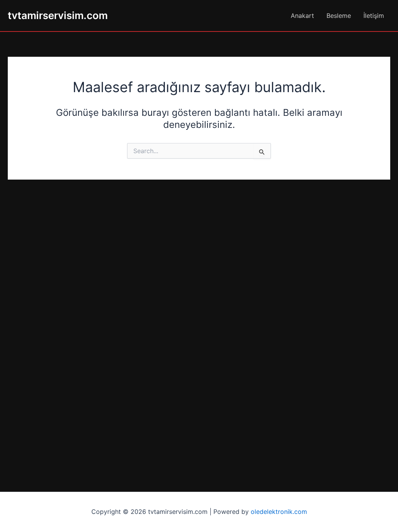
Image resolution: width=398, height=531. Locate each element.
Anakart (302, 15)
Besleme (338, 15)
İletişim (373, 15)
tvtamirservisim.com (58, 15)
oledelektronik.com (279, 511)
